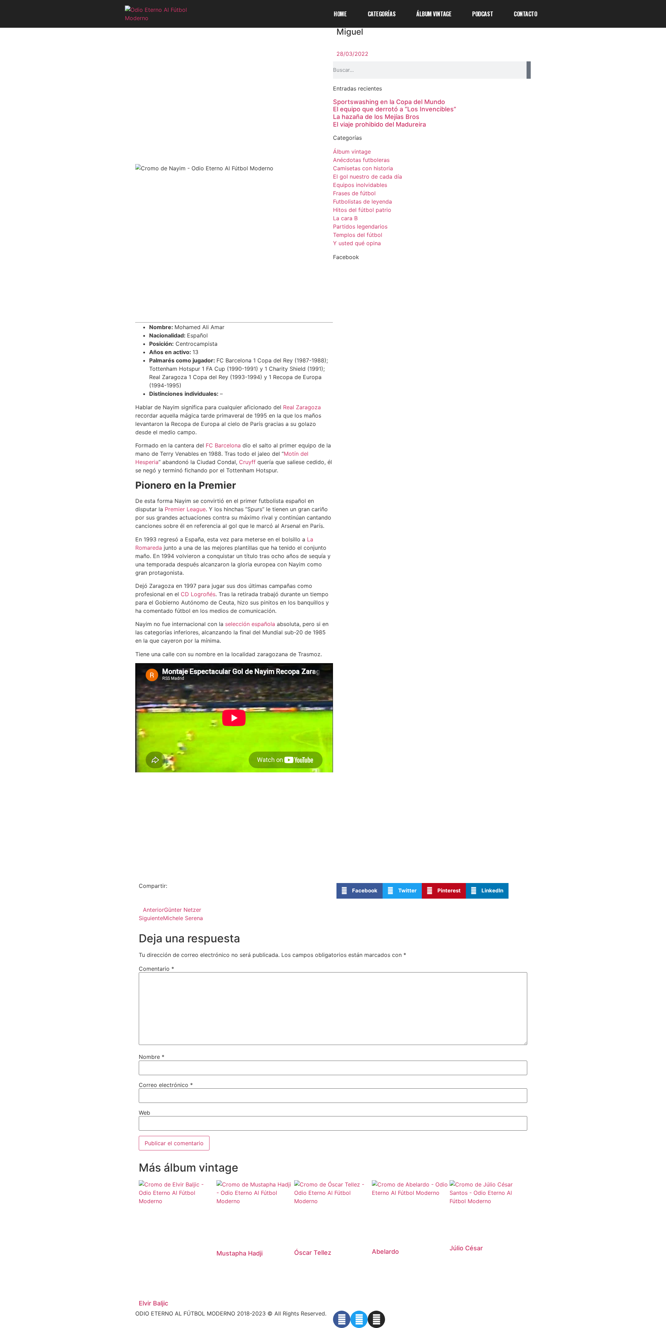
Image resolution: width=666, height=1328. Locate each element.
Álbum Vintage (433, 14)
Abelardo (385, 1251)
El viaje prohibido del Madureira (379, 124)
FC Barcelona (223, 445)
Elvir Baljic (153, 1303)
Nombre (151, 1057)
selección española (250, 623)
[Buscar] (529, 70)
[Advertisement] (234, 112)
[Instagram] (376, 1319)
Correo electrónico (166, 1085)
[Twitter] (359, 1319)
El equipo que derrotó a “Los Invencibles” (394, 109)
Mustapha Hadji (239, 1253)
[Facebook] (341, 1319)
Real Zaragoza (302, 407)
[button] (359, 891)
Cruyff (247, 462)
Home (340, 14)
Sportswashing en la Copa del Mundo (389, 101)
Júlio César (466, 1248)
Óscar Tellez (312, 1252)
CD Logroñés (198, 594)
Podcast (482, 14)
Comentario (156, 968)
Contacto (525, 14)
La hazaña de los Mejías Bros (376, 116)
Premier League (185, 509)
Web (144, 1112)
